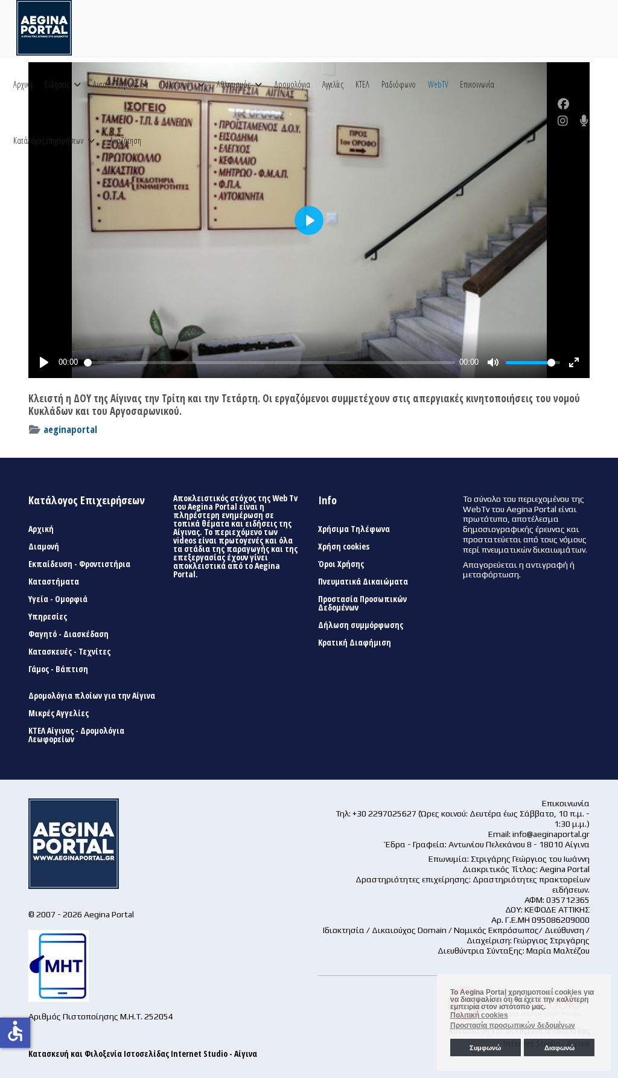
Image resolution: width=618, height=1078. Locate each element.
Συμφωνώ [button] (485, 1047)
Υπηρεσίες (47, 616)
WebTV (438, 84)
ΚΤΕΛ (362, 84)
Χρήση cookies (343, 546)
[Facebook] (563, 104)
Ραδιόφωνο (398, 84)
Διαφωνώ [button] (559, 1047)
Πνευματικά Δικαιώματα (363, 581)
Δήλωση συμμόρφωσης (360, 625)
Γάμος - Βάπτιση (58, 669)
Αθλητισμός (233, 84)
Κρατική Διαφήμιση (354, 642)
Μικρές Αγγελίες (58, 713)
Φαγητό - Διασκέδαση (68, 634)
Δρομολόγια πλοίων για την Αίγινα (91, 695)
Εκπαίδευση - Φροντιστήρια (79, 564)
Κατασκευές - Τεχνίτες (69, 651)
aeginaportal (70, 429)
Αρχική (23, 84)
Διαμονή (43, 546)
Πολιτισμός (177, 84)
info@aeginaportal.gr (551, 834)
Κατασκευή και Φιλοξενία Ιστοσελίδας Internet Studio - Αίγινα (142, 1053)
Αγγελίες (332, 84)
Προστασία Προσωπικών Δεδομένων (362, 603)
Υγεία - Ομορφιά (58, 599)
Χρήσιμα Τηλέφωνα (354, 529)
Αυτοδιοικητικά (115, 84)
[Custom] (584, 121)
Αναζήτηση (125, 140)
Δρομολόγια (292, 84)
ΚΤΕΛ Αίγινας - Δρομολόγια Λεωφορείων (76, 735)
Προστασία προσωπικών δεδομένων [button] (512, 1025)
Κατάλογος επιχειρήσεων (48, 140)
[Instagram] (563, 121)
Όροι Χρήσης (341, 564)
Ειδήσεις (57, 84)
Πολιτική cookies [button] (479, 1015)
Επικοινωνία (477, 84)
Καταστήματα (53, 581)
